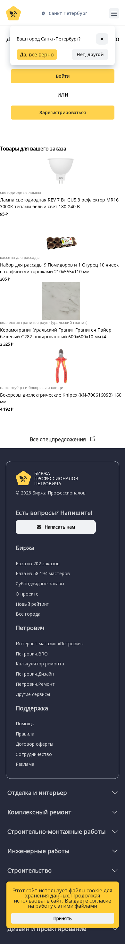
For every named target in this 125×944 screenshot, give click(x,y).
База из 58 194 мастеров (43, 573)
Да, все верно (37, 54)
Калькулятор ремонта (40, 664)
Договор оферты (34, 744)
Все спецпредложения (58, 439)
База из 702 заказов (38, 563)
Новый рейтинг (32, 604)
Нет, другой (90, 54)
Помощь (25, 724)
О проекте (27, 594)
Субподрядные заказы (40, 584)
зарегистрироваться (62, 112)
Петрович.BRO (32, 654)
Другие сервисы (33, 694)
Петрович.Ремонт (35, 684)
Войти (63, 76)
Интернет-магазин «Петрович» (50, 643)
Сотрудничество (34, 754)
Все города (28, 614)
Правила (25, 734)
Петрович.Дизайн (35, 674)
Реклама (25, 764)
